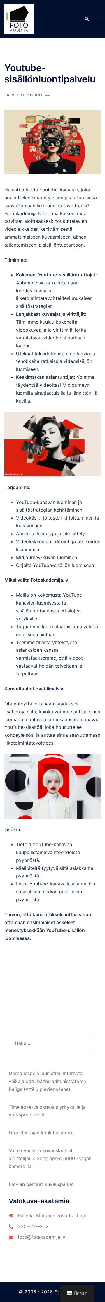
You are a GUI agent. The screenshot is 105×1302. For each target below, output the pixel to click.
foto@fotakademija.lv (41, 1237)
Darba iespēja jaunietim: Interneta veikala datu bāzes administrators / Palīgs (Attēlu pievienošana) (48, 1081)
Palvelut (14, 95)
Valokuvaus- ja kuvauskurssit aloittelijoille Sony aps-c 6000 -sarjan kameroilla (50, 1158)
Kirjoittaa (39, 95)
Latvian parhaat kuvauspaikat (41, 1184)
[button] (86, 19)
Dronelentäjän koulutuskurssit (41, 1132)
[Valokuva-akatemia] (19, 18)
